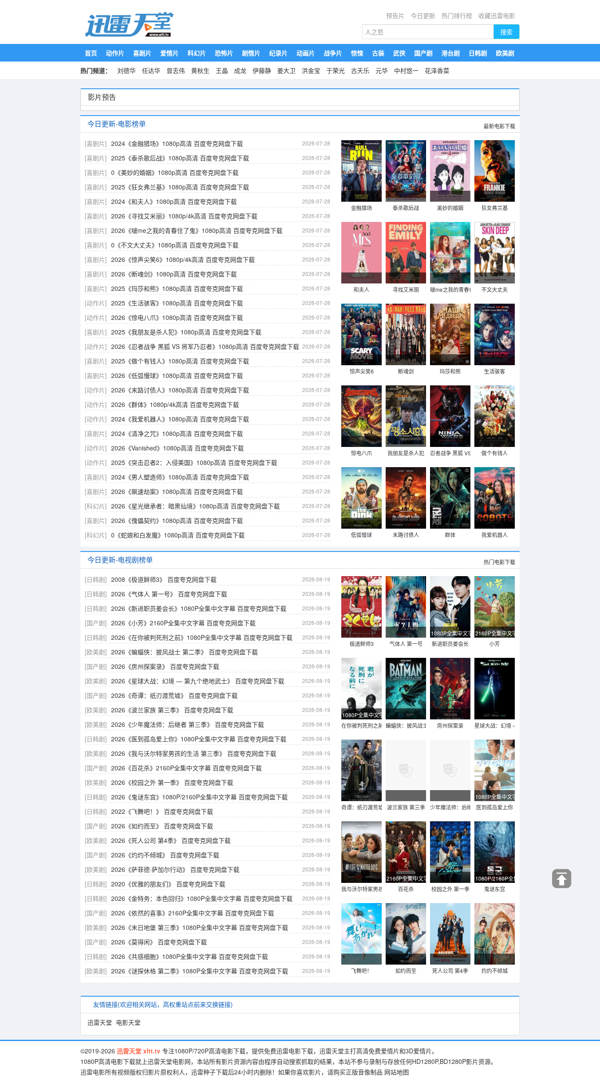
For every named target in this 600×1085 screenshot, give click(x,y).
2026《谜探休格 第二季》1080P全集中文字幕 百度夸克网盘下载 (199, 970)
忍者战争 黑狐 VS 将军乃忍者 (464, 453)
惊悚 (357, 52)
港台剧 (450, 52)
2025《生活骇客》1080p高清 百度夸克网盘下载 (177, 302)
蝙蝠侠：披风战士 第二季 (415, 725)
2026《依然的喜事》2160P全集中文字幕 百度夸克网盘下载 (192, 912)
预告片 (395, 15)
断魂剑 (406, 371)
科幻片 (197, 52)
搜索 (506, 31)
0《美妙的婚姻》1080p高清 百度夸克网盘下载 (175, 172)
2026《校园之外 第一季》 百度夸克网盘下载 (172, 782)
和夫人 (361, 289)
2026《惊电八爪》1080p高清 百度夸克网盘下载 (177, 317)
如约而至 (405, 970)
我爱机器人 (494, 534)
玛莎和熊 (450, 371)
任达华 (151, 70)
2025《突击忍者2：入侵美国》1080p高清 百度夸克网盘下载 (194, 462)
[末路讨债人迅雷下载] (406, 498)
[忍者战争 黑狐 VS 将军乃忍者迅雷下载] (450, 416)
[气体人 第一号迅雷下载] (406, 607)
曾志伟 (175, 70)
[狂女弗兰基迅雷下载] (494, 171)
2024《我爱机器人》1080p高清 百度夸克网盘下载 (180, 418)
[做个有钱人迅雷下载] (494, 416)
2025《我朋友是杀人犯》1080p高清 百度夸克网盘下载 (186, 331)
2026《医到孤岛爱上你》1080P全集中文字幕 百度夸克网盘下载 (198, 738)
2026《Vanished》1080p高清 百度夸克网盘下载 (177, 447)
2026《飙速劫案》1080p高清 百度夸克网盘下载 (177, 491)
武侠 (399, 52)
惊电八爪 (361, 453)
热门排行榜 (456, 15)
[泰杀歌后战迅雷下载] (406, 171)
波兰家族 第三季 (406, 807)
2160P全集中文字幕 (495, 633)
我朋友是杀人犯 (405, 453)
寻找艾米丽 (406, 289)
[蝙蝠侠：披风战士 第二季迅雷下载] (406, 689)
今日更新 (423, 15)
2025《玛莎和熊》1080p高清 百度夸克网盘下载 (177, 288)
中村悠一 (406, 70)
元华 (382, 70)
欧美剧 (505, 52)
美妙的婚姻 (450, 207)
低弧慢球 (361, 534)
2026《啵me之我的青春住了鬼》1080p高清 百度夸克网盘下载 (196, 230)
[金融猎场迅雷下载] (361, 171)
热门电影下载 (499, 562)
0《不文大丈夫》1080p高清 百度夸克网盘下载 (175, 244)
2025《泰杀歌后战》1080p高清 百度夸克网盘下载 (180, 157)
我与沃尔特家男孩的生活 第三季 (378, 889)
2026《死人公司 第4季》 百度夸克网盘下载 (171, 840)
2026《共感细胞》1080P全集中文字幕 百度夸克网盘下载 (189, 956)
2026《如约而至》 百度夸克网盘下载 (162, 825)
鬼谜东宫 (494, 889)
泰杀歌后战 (406, 207)
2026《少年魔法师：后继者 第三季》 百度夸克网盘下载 (187, 724)
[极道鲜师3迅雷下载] (361, 607)
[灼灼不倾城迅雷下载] (494, 934)
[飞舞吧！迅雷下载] (361, 934)
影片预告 (102, 97)
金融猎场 (361, 207)
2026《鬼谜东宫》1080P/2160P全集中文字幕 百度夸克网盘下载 (199, 796)
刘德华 (126, 70)
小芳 (494, 643)
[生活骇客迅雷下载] (494, 335)
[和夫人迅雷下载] (361, 253)
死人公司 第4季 (450, 970)
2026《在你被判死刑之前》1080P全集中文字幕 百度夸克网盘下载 (202, 637)
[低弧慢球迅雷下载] (361, 498)
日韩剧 (478, 52)
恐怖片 (224, 52)
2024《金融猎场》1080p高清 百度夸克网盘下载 (177, 143)
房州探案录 (450, 725)
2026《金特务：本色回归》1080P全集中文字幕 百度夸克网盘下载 (202, 898)
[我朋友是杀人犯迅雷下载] (406, 416)
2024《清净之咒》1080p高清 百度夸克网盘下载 (177, 433)
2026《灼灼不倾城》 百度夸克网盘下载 (165, 854)
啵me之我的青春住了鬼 (457, 289)
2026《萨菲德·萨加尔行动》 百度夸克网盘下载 (175, 869)
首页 (91, 52)
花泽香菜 (437, 70)
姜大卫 (286, 70)
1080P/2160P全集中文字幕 (495, 878)
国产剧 (423, 52)
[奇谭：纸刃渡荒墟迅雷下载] (361, 771)
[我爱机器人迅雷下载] (494, 498)
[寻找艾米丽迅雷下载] (406, 253)
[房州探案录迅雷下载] (450, 689)
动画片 (305, 52)
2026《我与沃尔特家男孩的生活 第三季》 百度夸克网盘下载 (193, 753)
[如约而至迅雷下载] (406, 934)
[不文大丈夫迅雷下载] (494, 253)
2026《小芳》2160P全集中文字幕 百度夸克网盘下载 (183, 622)
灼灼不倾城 (494, 970)
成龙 (240, 70)
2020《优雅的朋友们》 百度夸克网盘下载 (168, 883)
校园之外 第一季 (450, 889)
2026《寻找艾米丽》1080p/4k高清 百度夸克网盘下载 (184, 215)
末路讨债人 (406, 534)
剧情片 (251, 52)
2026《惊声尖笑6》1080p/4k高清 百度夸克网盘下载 (183, 259)
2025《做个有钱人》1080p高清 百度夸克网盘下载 (180, 360)
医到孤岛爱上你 (494, 807)
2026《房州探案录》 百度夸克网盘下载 (165, 666)
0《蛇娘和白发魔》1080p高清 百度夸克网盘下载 (178, 534)
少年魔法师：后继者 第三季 (462, 807)
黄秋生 (200, 70)
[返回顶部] (562, 878)
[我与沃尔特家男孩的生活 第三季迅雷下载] (361, 852)
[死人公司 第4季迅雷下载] (450, 934)
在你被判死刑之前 (362, 725)
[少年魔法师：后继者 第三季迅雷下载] (450, 771)
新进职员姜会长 (450, 643)
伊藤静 (262, 70)
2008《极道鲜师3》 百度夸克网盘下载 (164, 579)
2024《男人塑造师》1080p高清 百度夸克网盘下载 (180, 476)
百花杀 (406, 889)
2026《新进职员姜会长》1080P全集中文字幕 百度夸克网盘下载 (198, 608)
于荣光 (335, 70)
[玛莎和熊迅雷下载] (450, 335)
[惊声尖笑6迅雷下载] (361, 335)
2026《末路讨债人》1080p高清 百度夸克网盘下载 (180, 389)
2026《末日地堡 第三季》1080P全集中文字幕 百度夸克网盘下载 (199, 927)
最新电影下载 (499, 126)
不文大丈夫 (494, 289)
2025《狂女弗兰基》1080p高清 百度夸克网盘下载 (180, 186)
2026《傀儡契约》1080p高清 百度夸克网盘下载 (177, 520)
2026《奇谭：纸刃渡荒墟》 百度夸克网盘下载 (174, 695)
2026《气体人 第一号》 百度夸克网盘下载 (169, 593)
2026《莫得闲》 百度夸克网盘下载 (159, 941)
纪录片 (278, 52)
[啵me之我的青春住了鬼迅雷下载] (450, 253)
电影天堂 (128, 1022)
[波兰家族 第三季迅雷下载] (406, 771)
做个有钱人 (494, 453)
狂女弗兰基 (494, 207)
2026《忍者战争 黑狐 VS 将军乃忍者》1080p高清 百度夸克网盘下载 (205, 346)
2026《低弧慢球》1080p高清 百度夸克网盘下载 (177, 375)
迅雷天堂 (99, 1022)
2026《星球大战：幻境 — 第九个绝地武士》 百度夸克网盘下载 (197, 680)
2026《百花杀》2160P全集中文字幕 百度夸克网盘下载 (186, 767)
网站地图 (396, 1071)
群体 (450, 534)
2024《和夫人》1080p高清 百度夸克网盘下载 (174, 201)
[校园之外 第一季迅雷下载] (450, 852)
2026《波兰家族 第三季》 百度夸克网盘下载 (172, 709)
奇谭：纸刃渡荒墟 (362, 807)
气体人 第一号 (406, 643)
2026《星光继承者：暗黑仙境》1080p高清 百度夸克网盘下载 (195, 505)
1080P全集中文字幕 (450, 633)
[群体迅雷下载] (450, 498)
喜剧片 (142, 52)
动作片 (115, 52)
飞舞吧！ (361, 970)
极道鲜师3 (362, 643)
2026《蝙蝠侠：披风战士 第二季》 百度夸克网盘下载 (184, 651)
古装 (378, 52)
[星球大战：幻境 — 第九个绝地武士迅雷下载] (494, 689)
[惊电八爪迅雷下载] (361, 416)
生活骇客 (494, 371)
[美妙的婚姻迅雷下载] (450, 171)
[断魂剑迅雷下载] (406, 335)
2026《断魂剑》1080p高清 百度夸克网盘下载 (174, 273)
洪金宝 (311, 70)
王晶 (222, 70)
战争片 (333, 52)
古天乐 (360, 70)
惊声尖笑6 (362, 371)
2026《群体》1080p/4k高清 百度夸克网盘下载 (175, 404)
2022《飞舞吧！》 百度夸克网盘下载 (162, 811)
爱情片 (169, 52)
